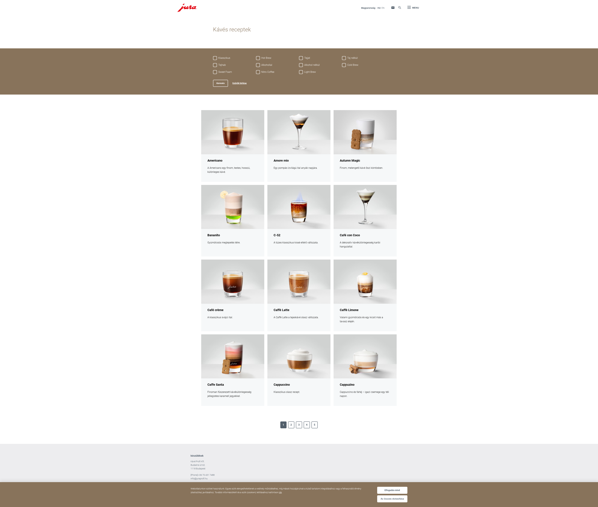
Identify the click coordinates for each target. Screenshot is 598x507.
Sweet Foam (225, 71)
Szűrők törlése (239, 83)
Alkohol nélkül (312, 64)
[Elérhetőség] (393, 7)
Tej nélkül (352, 57)
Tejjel (307, 57)
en (383, 8)
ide (280, 492)
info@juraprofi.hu (199, 478)
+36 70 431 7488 (206, 475)
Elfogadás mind (392, 490)
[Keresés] (400, 7)
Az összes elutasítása (392, 498)
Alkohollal (266, 64)
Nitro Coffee (267, 71)
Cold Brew (352, 64)
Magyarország (368, 8)
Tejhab (222, 64)
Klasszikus (224, 57)
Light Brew (310, 71)
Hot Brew (266, 57)
